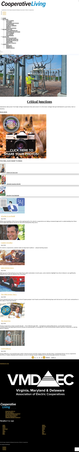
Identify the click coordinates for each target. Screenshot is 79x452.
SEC (43, 433)
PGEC (43, 429)
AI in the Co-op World (8, 216)
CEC (4, 430)
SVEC (43, 431)
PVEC (43, 428)
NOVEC (44, 427)
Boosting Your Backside (12, 195)
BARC (4, 427)
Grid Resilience (6, 349)
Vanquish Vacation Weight (13, 184)
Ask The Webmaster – (12, 416)
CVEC (4, 428)
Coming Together (7, 243)
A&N (4, 425)
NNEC (43, 425)
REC (43, 430)
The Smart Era (5, 321)
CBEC (4, 431)
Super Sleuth (10, 48)
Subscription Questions (11, 415)
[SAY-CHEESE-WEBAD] (23, 158)
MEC (4, 434)
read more (3, 112)
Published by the (4, 364)
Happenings (10, 36)
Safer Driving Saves (7, 268)
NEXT (48, 357)
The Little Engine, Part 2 (9, 294)
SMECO (44, 434)
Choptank (5, 429)
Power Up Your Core (12, 173)
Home (4, 18)
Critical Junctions (39, 101)
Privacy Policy (11, 43)
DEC (4, 433)
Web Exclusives (11, 28)
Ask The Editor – (12, 413)
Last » (53, 357)
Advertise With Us (10, 411)
